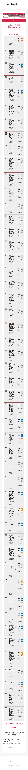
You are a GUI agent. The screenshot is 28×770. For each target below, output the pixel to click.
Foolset (14, 4)
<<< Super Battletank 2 (9, 747)
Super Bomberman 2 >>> (14, 749)
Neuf (19, 743)
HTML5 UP (13, 765)
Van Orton (18, 765)
